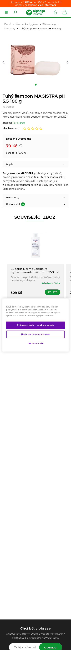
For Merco (18, 122)
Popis (9, 164)
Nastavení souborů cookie (35, 334)
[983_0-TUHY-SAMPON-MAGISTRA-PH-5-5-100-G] (35, 60)
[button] (3, 62)
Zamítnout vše (35, 343)
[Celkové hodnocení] (33, 128)
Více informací (47, 5)
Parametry (12, 197)
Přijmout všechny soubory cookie (35, 325)
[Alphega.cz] (35, 12)
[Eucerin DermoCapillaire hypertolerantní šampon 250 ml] (35, 244)
